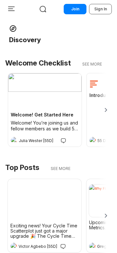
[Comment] (63, 140)
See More (92, 64)
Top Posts (22, 167)
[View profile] (14, 140)
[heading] (38, 140)
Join (75, 8)
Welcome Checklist (38, 63)
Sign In (100, 8)
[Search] (43, 9)
